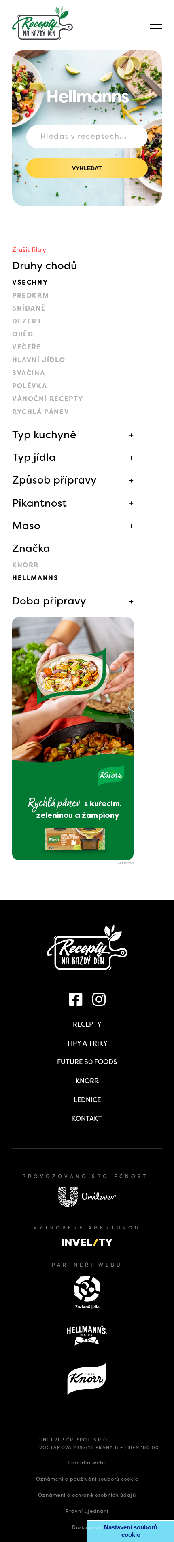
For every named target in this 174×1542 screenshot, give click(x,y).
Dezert (27, 321)
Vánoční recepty (48, 399)
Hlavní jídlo (38, 360)
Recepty (87, 1024)
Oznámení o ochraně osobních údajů (87, 1495)
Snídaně (29, 308)
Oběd (22, 334)
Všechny (30, 282)
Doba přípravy (49, 601)
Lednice (87, 1100)
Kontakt (87, 1118)
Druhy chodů (44, 265)
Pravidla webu (87, 1463)
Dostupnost (87, 1527)
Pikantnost (39, 503)
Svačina (28, 373)
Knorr (25, 565)
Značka (31, 548)
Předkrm (30, 295)
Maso (26, 525)
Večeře (27, 347)
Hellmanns (35, 578)
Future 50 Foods (87, 1062)
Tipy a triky (87, 1043)
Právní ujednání (87, 1511)
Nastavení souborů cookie (130, 1531)
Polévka (29, 386)
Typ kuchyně (44, 434)
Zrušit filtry (29, 249)
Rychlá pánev (40, 412)
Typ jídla (34, 457)
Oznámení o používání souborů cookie (87, 1479)
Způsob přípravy (54, 480)
